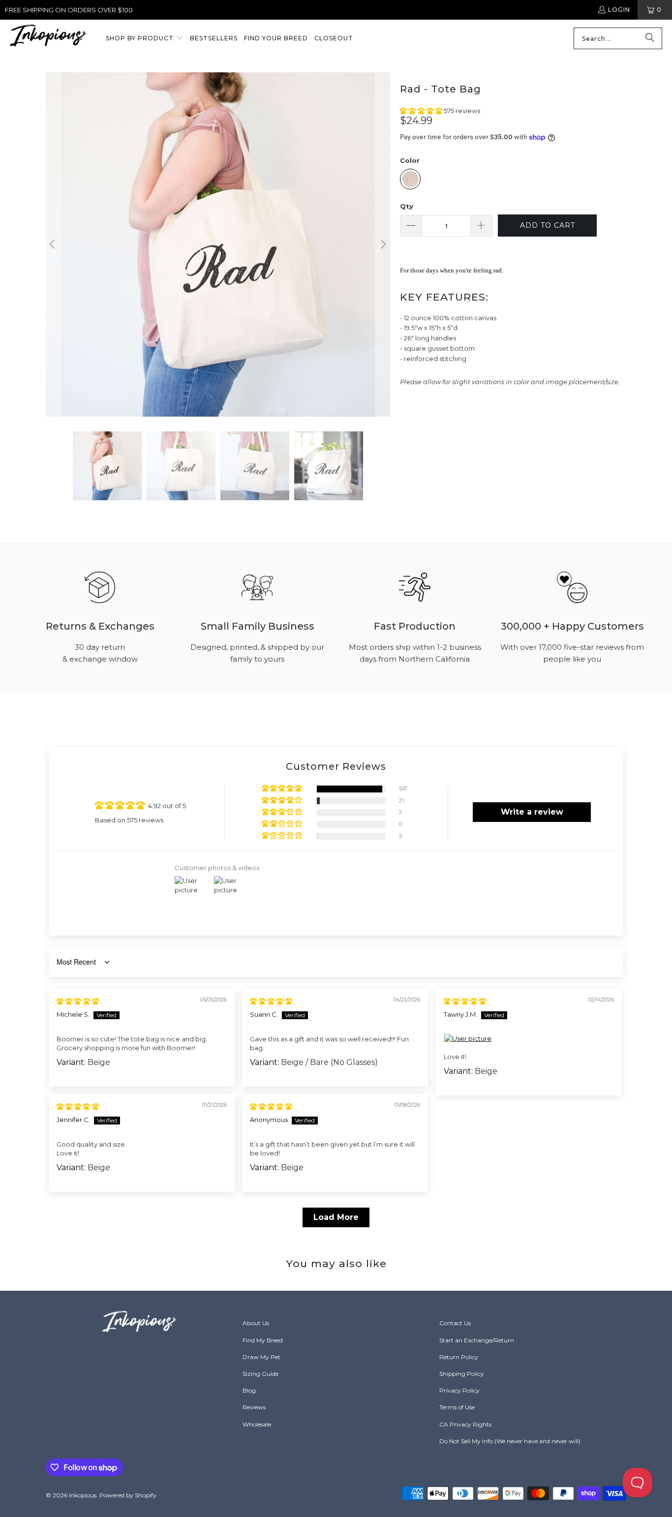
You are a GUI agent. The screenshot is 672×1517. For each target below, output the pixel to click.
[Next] (383, 244)
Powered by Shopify (127, 1495)
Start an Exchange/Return (476, 1340)
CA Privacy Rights (465, 1424)
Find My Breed (263, 1340)
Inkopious (82, 1495)
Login (619, 9)
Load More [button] (336, 1217)
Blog (249, 1390)
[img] (78, 1001)
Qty (406, 206)
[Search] (650, 38)
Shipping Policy (461, 1373)
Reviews (254, 1407)
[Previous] (53, 244)
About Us (256, 1323)
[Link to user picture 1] (529, 1038)
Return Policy (458, 1357)
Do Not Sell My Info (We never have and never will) (509, 1441)
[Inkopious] (48, 39)
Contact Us (455, 1323)
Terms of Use (457, 1407)
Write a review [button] (532, 812)
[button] (144, 39)
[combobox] (618, 38)
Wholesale (257, 1424)
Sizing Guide (260, 1373)
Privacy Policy (459, 1390)
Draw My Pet (261, 1357)
